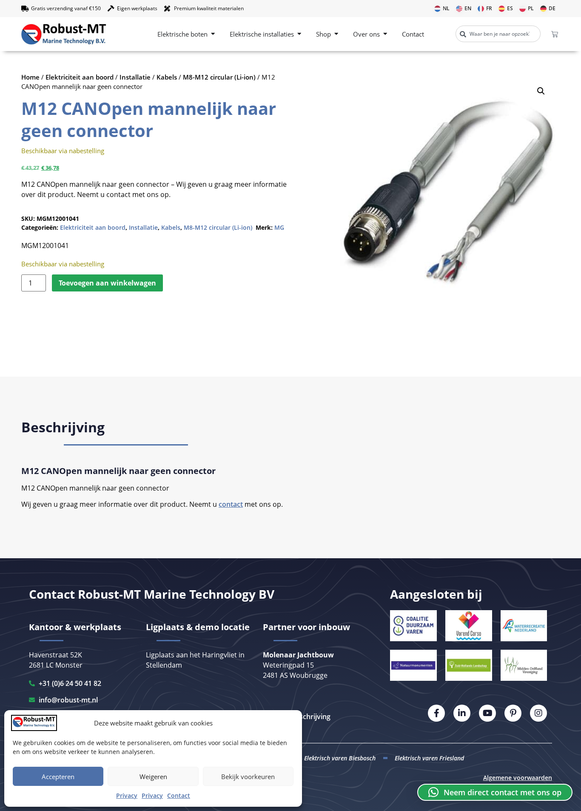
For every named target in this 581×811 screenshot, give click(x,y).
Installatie (135, 77)
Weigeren (153, 776)
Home (30, 77)
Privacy (126, 795)
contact (231, 504)
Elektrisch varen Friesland (429, 758)
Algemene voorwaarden (517, 778)
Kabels (167, 77)
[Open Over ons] (385, 34)
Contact (178, 795)
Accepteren (58, 776)
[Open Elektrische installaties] (299, 34)
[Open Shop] (336, 34)
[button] (541, 91)
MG (279, 227)
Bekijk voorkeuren (248, 776)
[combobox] (498, 34)
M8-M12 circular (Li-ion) (219, 77)
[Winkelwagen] (554, 34)
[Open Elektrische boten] (213, 34)
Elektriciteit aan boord (80, 77)
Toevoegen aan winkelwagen (107, 283)
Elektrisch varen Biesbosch (340, 758)
